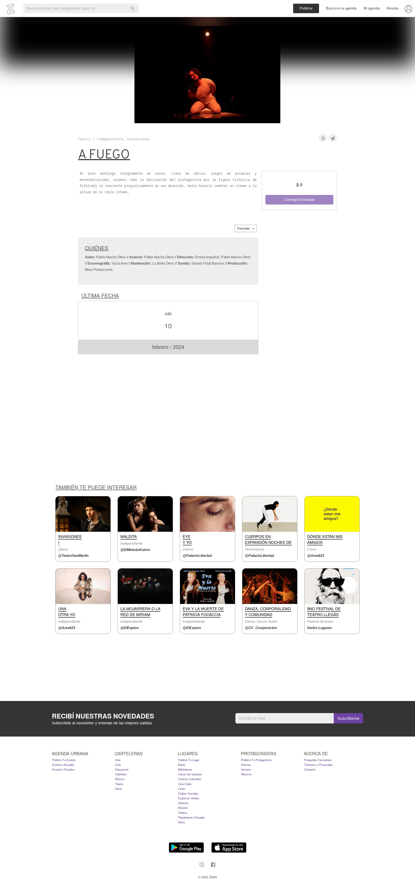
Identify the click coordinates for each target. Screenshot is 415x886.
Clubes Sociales (188, 793)
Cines (181, 788)
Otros (118, 788)
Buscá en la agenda (341, 8)
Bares (181, 764)
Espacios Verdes (188, 798)
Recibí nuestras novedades (103, 715)
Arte (117, 760)
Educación (121, 769)
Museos (183, 807)
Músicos (246, 774)
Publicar (306, 8)
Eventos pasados (63, 769)
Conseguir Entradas (299, 199)
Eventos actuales (63, 764)
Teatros (182, 812)
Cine (118, 764)
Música (119, 779)
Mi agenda (372, 8)
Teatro (119, 784)
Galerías (183, 803)
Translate (244, 228)
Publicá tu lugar (188, 760)
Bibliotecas (185, 769)
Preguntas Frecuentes (318, 760)
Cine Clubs (185, 784)
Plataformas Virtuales (191, 817)
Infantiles (121, 774)
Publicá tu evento (63, 760)
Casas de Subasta (190, 774)
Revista (392, 8)
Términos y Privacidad (318, 764)
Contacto (309, 769)
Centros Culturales (189, 779)
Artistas (246, 764)
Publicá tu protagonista (256, 760)
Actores (246, 769)
